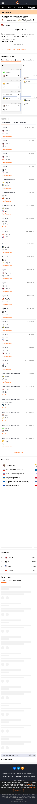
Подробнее (17, 44)
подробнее (29, 784)
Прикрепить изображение (30, 755)
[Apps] (27, 2)
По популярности (14, 581)
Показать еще (19, 452)
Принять (18, 791)
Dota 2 (3, 7)
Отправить (34, 755)
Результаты (21, 49)
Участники (11, 49)
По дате (3, 581)
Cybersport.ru (14, 801)
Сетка (3, 49)
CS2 (9, 7)
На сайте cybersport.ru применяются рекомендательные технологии (18, 777)
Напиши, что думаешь (10, 755)
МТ (15, 7)
